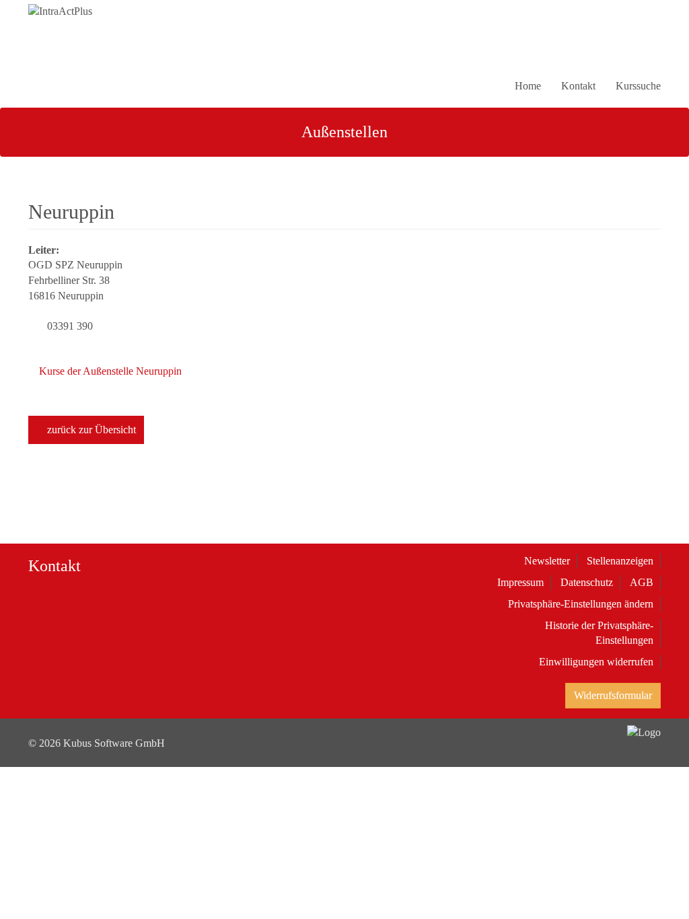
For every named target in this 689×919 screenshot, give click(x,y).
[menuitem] (652, 51)
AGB (641, 582)
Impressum (520, 582)
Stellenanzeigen (620, 560)
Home (528, 85)
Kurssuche (638, 85)
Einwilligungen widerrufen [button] (596, 661)
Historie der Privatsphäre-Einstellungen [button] (599, 633)
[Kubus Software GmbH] (644, 728)
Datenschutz (586, 582)
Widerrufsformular (613, 695)
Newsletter (547, 560)
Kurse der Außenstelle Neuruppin (109, 371)
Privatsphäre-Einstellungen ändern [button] (580, 604)
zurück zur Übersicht (90, 429)
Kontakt (578, 85)
